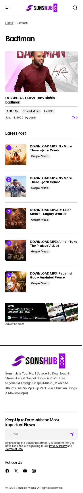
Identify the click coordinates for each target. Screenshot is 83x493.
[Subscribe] (72, 434)
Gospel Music (31, 111)
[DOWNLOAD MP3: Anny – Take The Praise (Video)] (15, 250)
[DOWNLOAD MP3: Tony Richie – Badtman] (41, 71)
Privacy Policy (58, 446)
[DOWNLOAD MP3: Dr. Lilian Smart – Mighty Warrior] (15, 218)
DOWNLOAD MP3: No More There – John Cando (51, 148)
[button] (7, 8)
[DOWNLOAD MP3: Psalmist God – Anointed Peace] (15, 281)
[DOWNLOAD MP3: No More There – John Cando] (15, 154)
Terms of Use (14, 449)
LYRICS (49, 111)
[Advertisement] (41, 312)
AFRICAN (12, 111)
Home (9, 22)
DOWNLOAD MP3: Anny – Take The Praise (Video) (53, 243)
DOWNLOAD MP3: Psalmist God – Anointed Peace (51, 275)
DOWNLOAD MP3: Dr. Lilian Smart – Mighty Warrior (50, 212)
